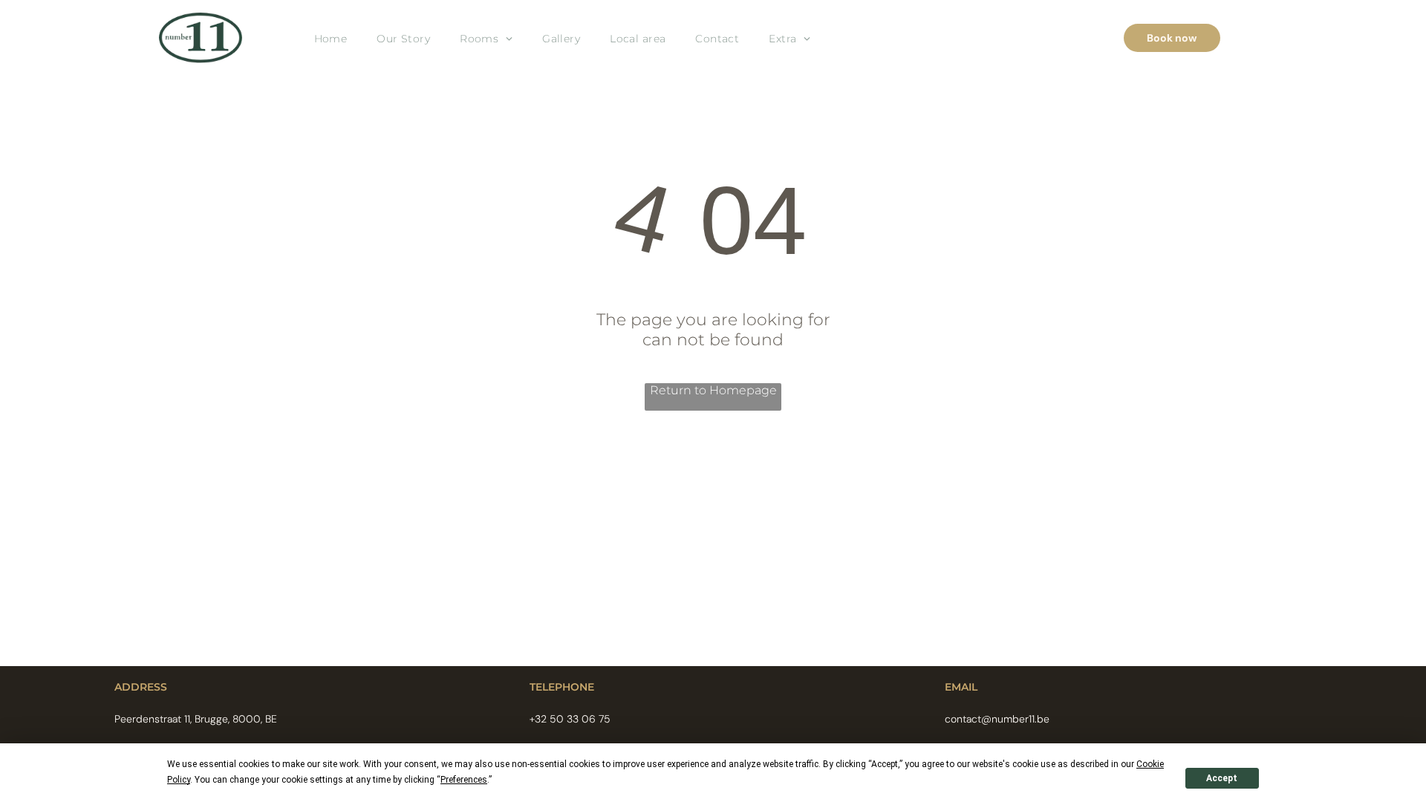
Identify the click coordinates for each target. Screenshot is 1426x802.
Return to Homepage (713, 390)
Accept (1221, 778)
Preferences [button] (463, 780)
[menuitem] (330, 38)
